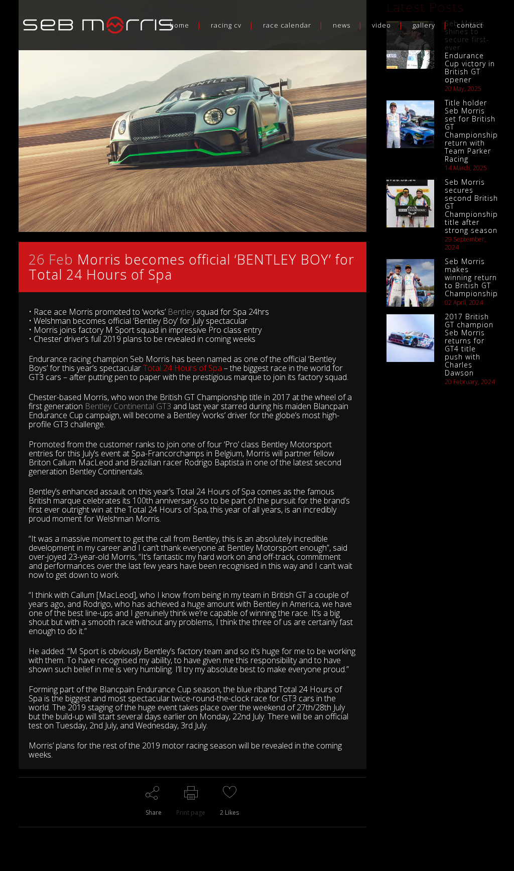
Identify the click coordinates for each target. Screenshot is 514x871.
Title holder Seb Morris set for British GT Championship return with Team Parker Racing (471, 131)
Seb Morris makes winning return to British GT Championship (471, 277)
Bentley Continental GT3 (128, 406)
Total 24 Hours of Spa (182, 368)
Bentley (181, 311)
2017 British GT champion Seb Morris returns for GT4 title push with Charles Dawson (469, 345)
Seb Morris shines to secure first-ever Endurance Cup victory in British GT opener (470, 51)
